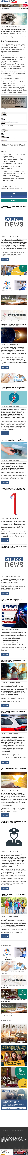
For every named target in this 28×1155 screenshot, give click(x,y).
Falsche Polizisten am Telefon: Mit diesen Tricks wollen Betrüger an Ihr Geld (13, 822)
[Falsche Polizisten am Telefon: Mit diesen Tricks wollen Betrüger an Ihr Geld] (14, 836)
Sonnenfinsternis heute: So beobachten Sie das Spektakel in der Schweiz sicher (13, 325)
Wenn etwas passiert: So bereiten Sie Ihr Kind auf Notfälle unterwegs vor (13, 661)
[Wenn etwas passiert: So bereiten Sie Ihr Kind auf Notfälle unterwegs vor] (14, 671)
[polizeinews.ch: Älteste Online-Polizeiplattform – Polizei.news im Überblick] (14, 562)
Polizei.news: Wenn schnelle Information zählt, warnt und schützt (13, 207)
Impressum (4, 1130)
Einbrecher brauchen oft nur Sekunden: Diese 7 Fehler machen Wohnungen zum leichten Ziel (13, 489)
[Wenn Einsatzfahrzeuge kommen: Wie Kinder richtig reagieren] (14, 722)
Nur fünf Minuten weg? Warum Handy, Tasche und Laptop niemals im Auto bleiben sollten (13, 439)
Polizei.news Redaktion (14, 26)
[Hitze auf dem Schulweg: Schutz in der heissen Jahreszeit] (14, 905)
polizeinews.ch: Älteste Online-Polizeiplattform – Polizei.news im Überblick (14, 547)
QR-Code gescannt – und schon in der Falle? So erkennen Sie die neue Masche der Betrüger (13, 388)
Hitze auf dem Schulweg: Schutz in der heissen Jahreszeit (13, 895)
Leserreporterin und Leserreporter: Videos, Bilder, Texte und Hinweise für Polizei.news (12, 600)
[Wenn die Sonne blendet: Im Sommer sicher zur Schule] (14, 780)
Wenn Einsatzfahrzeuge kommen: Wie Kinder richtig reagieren (13, 712)
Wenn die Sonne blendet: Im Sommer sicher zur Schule (13, 769)
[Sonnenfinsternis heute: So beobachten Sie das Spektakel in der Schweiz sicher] (14, 335)
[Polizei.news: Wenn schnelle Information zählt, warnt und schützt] (14, 221)
